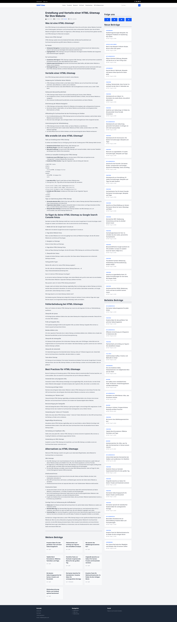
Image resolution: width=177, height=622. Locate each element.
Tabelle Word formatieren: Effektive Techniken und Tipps (53, 559)
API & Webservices (99, 5)
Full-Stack (81, 5)
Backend (75, 5)
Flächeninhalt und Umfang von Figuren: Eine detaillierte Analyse (73, 544)
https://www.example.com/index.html (56, 203)
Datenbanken (89, 5)
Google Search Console (75, 229)
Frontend (69, 5)
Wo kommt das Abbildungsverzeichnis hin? (92, 544)
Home (64, 5)
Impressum (39, 1)
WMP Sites (41, 5)
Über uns (45, 1)
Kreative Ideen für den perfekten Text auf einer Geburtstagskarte (54, 544)
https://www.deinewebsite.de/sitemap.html (56, 270)
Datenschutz (76, 613)
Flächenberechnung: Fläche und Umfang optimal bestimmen (53, 591)
